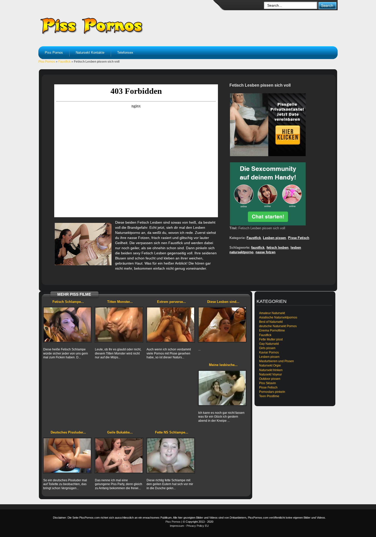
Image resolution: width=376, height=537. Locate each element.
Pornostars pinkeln (272, 392)
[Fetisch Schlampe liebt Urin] (67, 324)
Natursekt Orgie (270, 365)
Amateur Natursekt (272, 313)
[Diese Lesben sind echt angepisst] (222, 324)
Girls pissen (267, 348)
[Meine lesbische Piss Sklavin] (222, 388)
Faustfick (64, 61)
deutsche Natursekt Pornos (278, 326)
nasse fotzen (265, 252)
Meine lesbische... (223, 365)
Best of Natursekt (271, 322)
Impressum (177, 525)
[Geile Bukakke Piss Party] (119, 455)
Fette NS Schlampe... (171, 432)
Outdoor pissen (269, 379)
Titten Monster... (120, 302)
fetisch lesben (278, 247)
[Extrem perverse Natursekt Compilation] (170, 324)
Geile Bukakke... (120, 432)
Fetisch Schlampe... (68, 302)
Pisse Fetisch (298, 238)
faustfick (257, 247)
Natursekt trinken (271, 370)
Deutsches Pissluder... (68, 432)
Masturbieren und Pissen (276, 361)
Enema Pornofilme (272, 330)
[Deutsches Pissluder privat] (67, 455)
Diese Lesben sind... (223, 302)
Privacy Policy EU (197, 525)
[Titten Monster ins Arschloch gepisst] (119, 324)
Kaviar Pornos (269, 352)
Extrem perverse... (171, 302)
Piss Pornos (54, 52)
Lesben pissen (274, 238)
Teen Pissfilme (269, 396)
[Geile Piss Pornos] (128, 25)
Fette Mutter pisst (271, 339)
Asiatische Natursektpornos (278, 317)
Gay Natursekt (269, 344)
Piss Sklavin (267, 383)
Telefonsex (125, 52)
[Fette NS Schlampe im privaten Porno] (170, 455)
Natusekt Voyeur (270, 374)
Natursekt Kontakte (90, 52)
